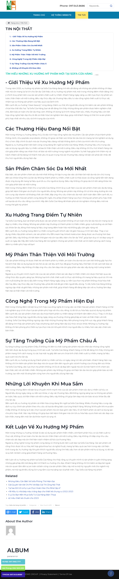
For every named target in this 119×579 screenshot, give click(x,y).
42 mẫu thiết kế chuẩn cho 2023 (23, 498)
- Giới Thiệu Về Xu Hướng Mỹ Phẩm (27, 36)
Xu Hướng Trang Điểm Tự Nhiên (26, 50)
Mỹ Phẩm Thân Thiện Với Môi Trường (28, 54)
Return (57, 505)
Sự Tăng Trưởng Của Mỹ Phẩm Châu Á (29, 64)
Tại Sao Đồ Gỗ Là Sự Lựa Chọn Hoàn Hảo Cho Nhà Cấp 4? (34, 488)
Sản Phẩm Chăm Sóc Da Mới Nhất (27, 45)
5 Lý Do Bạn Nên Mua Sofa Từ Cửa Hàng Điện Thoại (32, 495)
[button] (109, 5)
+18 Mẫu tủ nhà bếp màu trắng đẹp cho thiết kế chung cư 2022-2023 (40, 491)
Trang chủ (14, 23)
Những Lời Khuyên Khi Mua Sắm (26, 68)
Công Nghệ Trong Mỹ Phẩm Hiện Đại (28, 59)
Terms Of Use (65, 574)
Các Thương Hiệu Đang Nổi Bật (26, 41)
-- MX (96, 75)
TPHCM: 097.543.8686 (12, 575)
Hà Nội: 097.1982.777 (11, 562)
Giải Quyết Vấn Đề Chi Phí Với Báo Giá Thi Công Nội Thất (34, 485)
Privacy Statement (49, 574)
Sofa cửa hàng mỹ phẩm (17, 505)
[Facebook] (111, 573)
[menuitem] (39, 15)
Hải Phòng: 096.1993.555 (13, 568)
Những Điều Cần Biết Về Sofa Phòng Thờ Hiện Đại (31, 481)
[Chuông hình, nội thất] (11, 6)
